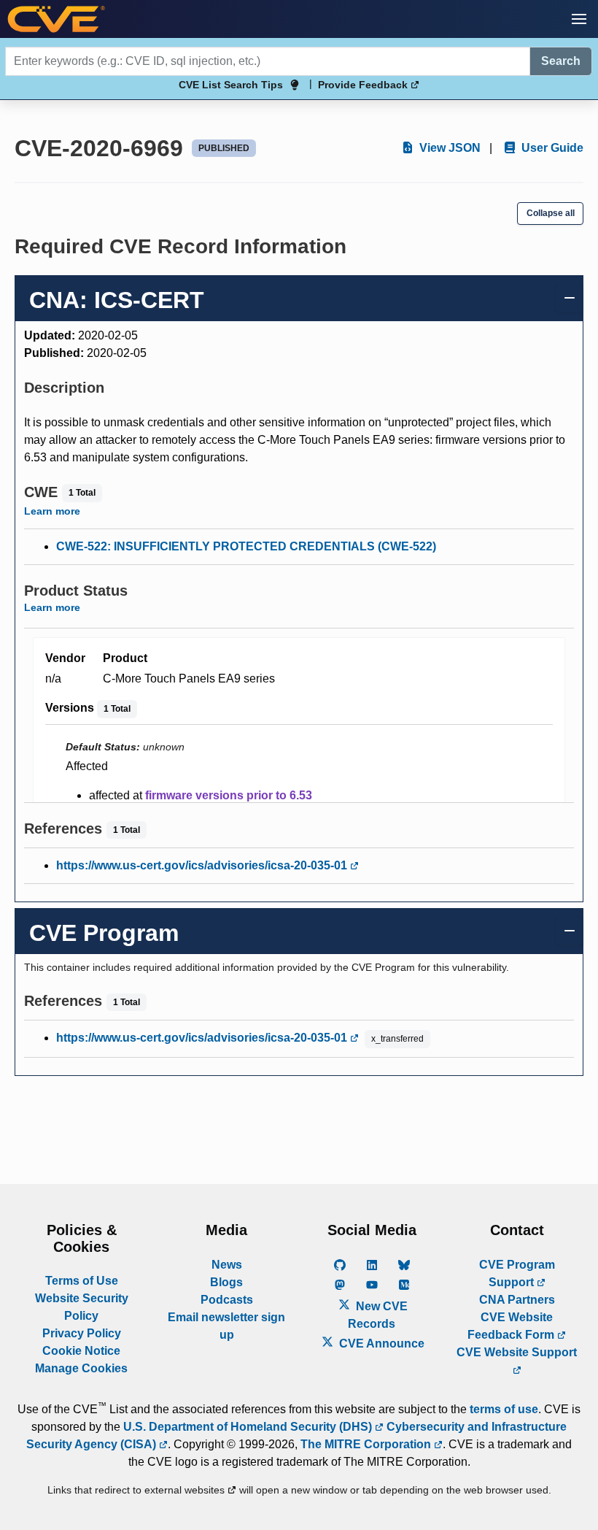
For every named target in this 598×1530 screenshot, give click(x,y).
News (226, 1264)
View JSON (448, 148)
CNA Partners (517, 1299)
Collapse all (551, 213)
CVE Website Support (517, 1352)
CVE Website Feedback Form (512, 1326)
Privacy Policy (81, 1333)
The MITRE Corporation (367, 1444)
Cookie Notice (81, 1351)
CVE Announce (380, 1343)
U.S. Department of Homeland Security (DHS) (249, 1427)
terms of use (504, 1409)
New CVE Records (378, 1315)
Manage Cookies (81, 1368)
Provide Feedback (364, 85)
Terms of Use (81, 1281)
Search (560, 61)
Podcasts (227, 1299)
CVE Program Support (517, 1273)
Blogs (226, 1282)
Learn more (52, 511)
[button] (579, 19)
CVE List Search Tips (231, 85)
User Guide (551, 148)
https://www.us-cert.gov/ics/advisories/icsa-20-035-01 (203, 865)
